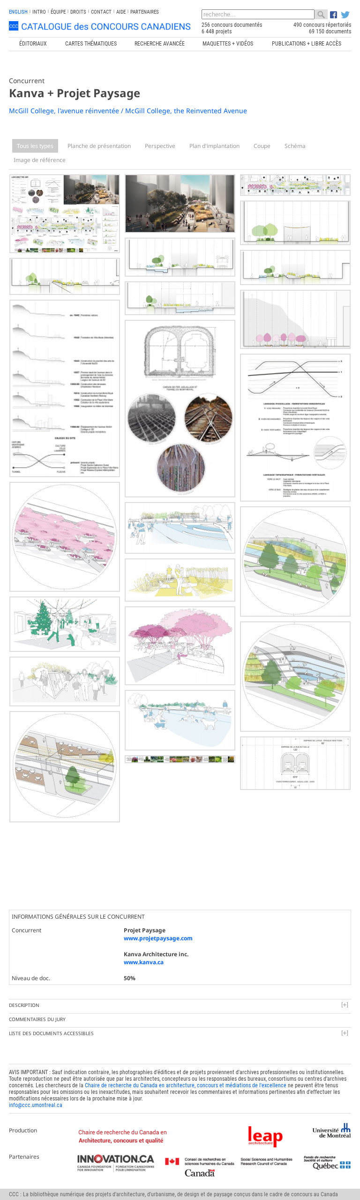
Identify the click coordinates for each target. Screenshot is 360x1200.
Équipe (58, 12)
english (18, 12)
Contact (101, 12)
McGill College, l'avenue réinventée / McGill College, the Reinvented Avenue (128, 110)
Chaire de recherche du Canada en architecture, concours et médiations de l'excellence (185, 1085)
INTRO (39, 12)
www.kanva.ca (144, 962)
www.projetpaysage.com (158, 938)
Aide (121, 12)
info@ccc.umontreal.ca (35, 1105)
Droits (78, 12)
